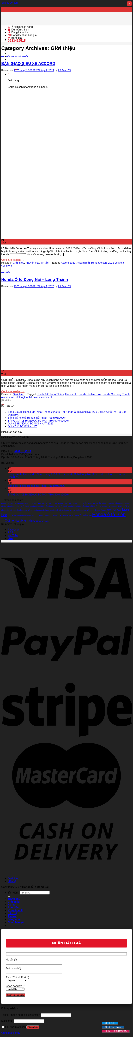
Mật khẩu (7, 1020)
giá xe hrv (91, 510)
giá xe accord (113, 506)
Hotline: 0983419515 (116, 1031)
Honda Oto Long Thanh (116, 394)
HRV (33, 521)
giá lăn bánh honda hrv (67, 506)
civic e (44, 503)
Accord (4, 503)
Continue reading (12, 259)
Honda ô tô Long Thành (50, 394)
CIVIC (39, 503)
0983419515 (17, 40)
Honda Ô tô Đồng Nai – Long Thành (34, 279)
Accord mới (83, 262)
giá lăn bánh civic (89, 503)
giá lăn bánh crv (102, 503)
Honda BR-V (13, 515)
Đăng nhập (33, 1027)
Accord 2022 (68, 262)
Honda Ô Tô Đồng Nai (82, 515)
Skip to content (9, 2)
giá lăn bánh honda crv (48, 506)
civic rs (64, 503)
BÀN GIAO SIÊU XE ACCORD (28, 63)
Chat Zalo (110, 1023)
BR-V (31, 503)
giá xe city (5, 510)
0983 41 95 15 (22, 451)
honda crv (49, 515)
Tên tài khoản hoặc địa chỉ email (20, 1014)
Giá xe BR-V (124, 506)
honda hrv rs (68, 515)
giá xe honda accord (36, 510)
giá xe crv (23, 510)
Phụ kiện (13, 53)
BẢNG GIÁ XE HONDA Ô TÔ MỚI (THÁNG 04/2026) (38, 420)
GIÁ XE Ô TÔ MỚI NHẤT (22, 426)
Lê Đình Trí (64, 70)
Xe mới (12, 904)
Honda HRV (58, 515)
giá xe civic (14, 510)
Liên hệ (12, 59)
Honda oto (71, 394)
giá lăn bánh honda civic (29, 506)
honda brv (30, 515)
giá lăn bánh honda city (10, 506)
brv (35, 503)
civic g (50, 503)
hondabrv (22, 515)
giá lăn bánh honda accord (119, 503)
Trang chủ (14, 44)
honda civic (39, 515)
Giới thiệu (5, 56)
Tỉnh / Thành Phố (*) (17, 977)
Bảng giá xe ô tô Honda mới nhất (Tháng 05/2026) (37, 417)
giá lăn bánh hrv (82, 506)
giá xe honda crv (65, 510)
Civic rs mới (72, 503)
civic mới (57, 503)
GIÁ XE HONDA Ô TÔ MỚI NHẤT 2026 (30, 423)
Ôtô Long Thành (42, 521)
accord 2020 (13, 503)
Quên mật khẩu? (10, 1032)
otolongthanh (23, 397)
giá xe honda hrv (79, 510)
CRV (79, 503)
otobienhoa (7, 397)
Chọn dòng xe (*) (15, 986)
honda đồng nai (21, 520)
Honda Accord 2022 (102, 262)
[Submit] (2, 404)
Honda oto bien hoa (90, 394)
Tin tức (25, 56)
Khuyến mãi (16, 56)
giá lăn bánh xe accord (98, 506)
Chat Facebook (113, 1027)
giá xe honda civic (51, 510)
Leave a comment (41, 397)
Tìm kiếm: (13, 892)
